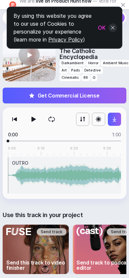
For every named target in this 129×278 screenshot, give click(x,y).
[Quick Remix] (98, 119)
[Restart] (14, 119)
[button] (29, 55)
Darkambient (73, 63)
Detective (92, 70)
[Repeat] (51, 119)
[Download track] (114, 119)
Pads (75, 70)
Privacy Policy (65, 39)
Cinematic (70, 77)
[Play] (33, 119)
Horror (93, 63)
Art (64, 70)
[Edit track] (82, 119)
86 (85, 77)
